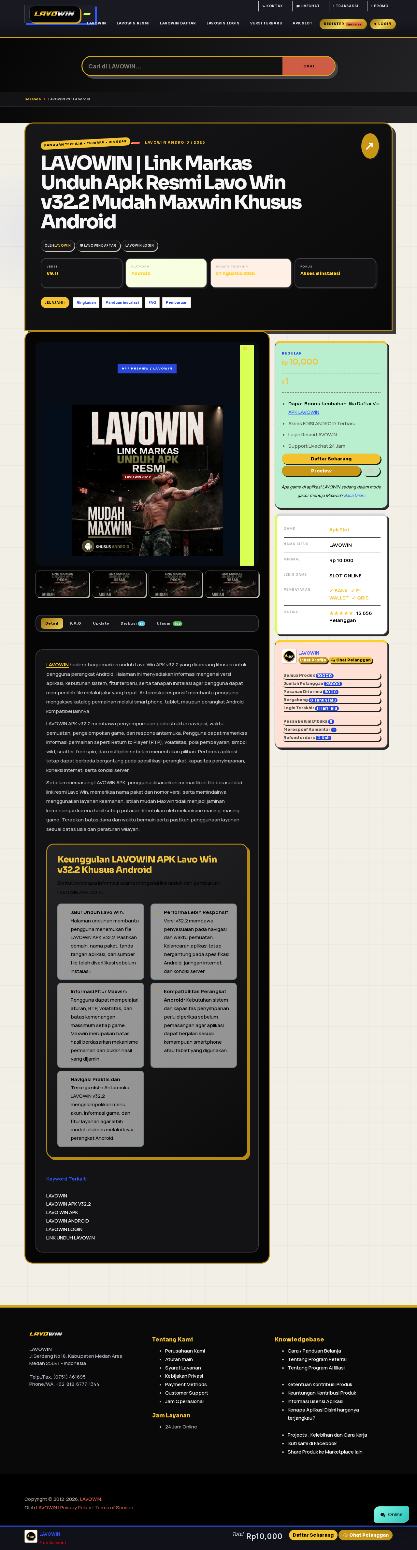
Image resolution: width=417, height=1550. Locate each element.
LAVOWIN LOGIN (223, 23)
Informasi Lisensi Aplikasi (315, 1401)
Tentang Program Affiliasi (316, 1367)
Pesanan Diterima (310, 691)
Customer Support (186, 1392)
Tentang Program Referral (317, 1359)
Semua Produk (307, 675)
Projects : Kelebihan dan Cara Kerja (327, 1434)
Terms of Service (113, 1507)
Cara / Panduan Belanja (314, 1350)
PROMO (381, 6)
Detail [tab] (52, 623)
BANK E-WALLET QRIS (349, 594)
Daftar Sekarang (331, 459)
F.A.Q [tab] (75, 623)
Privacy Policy (75, 1507)
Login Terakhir (310, 708)
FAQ (152, 302)
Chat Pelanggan (353, 660)
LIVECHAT (310, 6)
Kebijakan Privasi (184, 1375)
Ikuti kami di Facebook (312, 1443)
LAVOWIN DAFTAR (178, 23)
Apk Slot (339, 529)
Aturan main (179, 1359)
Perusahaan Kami (185, 1350)
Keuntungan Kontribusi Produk (322, 1392)
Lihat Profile (313, 660)
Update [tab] (101, 623)
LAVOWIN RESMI (133, 23)
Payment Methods (186, 1384)
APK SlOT (303, 23)
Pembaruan (176, 302)
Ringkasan (86, 302)
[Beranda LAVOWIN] (54, 14)
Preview (321, 471)
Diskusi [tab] (132, 623)
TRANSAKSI (346, 6)
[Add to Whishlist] (371, 471)
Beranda (32, 98)
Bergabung (309, 700)
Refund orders (306, 737)
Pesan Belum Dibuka (308, 721)
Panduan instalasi (122, 302)
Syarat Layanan (183, 1367)
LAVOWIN (96, 23)
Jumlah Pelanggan (311, 683)
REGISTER (342, 24)
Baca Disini (354, 495)
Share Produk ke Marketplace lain (325, 1451)
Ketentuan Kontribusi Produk (320, 1384)
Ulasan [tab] (169, 623)
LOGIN (385, 24)
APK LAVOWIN (303, 412)
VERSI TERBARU (266, 23)
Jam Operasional (184, 1401)
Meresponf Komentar (309, 729)
